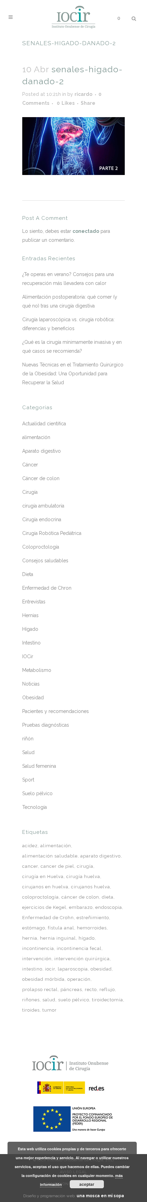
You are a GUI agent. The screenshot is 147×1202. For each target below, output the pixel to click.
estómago (33, 927)
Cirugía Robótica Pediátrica (51, 533)
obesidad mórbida (43, 979)
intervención (37, 958)
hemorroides (92, 927)
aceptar (86, 1184)
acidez (30, 845)
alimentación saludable (50, 856)
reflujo (107, 989)
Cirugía (30, 492)
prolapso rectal (40, 989)
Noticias (31, 684)
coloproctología (40, 897)
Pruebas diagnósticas (45, 725)
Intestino (31, 643)
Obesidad (33, 697)
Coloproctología (40, 547)
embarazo (81, 907)
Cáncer (30, 464)
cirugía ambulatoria (43, 506)
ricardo (83, 94)
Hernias (30, 615)
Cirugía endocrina (41, 519)
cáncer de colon (80, 897)
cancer (30, 866)
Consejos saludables (45, 560)
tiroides (31, 1010)
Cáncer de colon (40, 478)
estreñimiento (93, 917)
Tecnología (34, 807)
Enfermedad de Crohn (48, 917)
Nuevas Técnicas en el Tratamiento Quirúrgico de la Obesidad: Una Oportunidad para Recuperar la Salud (72, 373)
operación (79, 979)
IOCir (27, 656)
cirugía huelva (83, 876)
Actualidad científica (44, 423)
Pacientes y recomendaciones (55, 711)
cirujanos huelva (90, 886)
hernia (29, 938)
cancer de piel (57, 866)
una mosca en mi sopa (100, 1195)
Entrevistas (33, 601)
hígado (87, 938)
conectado (85, 231)
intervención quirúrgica (82, 958)
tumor (49, 1010)
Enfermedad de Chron (46, 588)
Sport (28, 779)
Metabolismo (36, 670)
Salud (28, 752)
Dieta (27, 574)
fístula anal (61, 927)
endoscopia (108, 907)
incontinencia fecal (79, 948)
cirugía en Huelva (43, 876)
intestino (32, 969)
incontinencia (38, 948)
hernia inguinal (58, 938)
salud (48, 999)
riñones (31, 999)
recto (91, 989)
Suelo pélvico (37, 793)
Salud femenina (39, 766)
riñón (28, 738)
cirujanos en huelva (45, 886)
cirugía (85, 866)
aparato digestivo (100, 856)
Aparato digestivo (41, 451)
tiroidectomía (107, 999)
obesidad (101, 969)
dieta (107, 897)
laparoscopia (73, 969)
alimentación (36, 437)
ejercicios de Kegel (44, 907)
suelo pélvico (73, 999)
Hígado (30, 629)
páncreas (71, 989)
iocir (50, 969)
